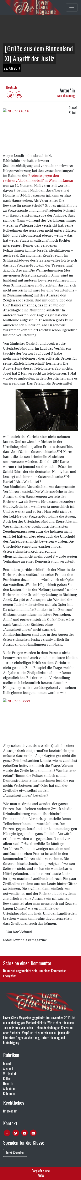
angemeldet (23, 970)
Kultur (7, 1078)
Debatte (8, 1083)
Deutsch (11, 87)
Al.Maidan (9, 1088)
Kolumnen (9, 1093)
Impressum (10, 1111)
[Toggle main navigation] (72, 7)
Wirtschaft (10, 1073)
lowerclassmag (65, 95)
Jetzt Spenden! (15, 1152)
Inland (7, 1063)
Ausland (8, 1068)
